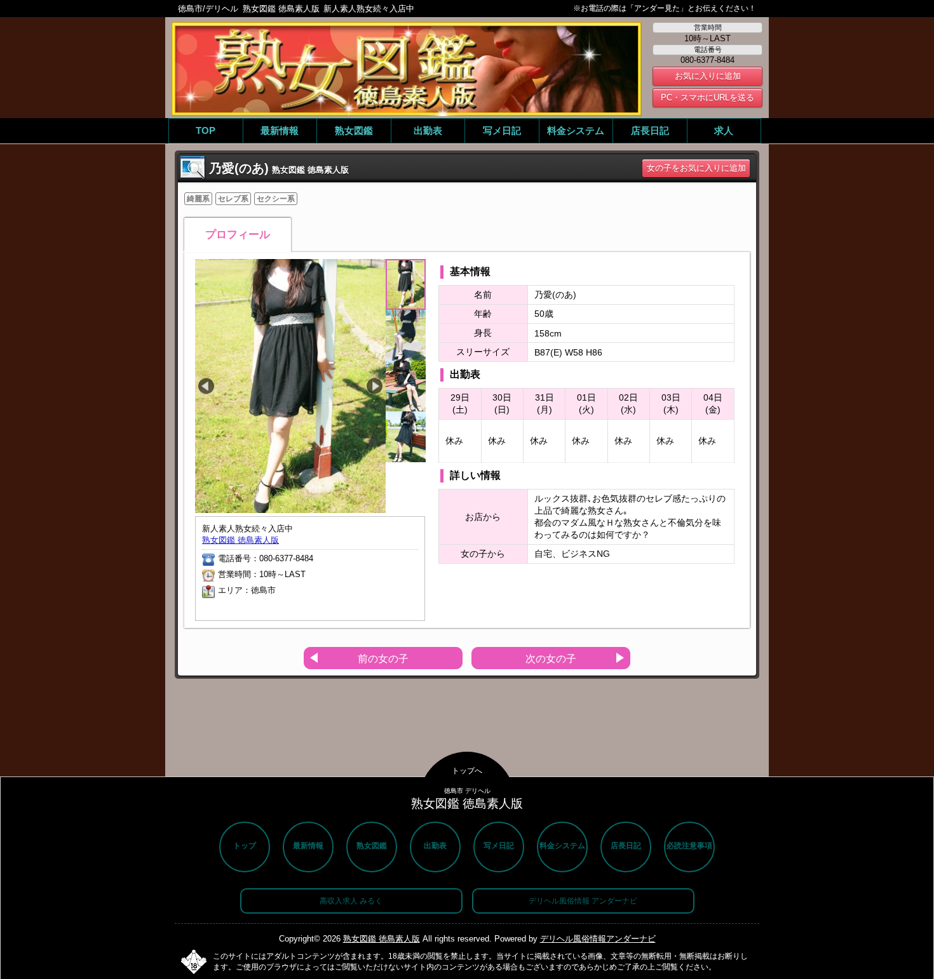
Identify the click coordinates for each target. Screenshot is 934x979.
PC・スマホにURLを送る (707, 97)
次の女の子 (550, 658)
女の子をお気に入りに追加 (696, 168)
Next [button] (374, 386)
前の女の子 (383, 658)
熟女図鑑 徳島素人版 (240, 540)
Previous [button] (206, 386)
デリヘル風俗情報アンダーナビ (598, 938)
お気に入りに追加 (708, 76)
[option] (290, 386)
